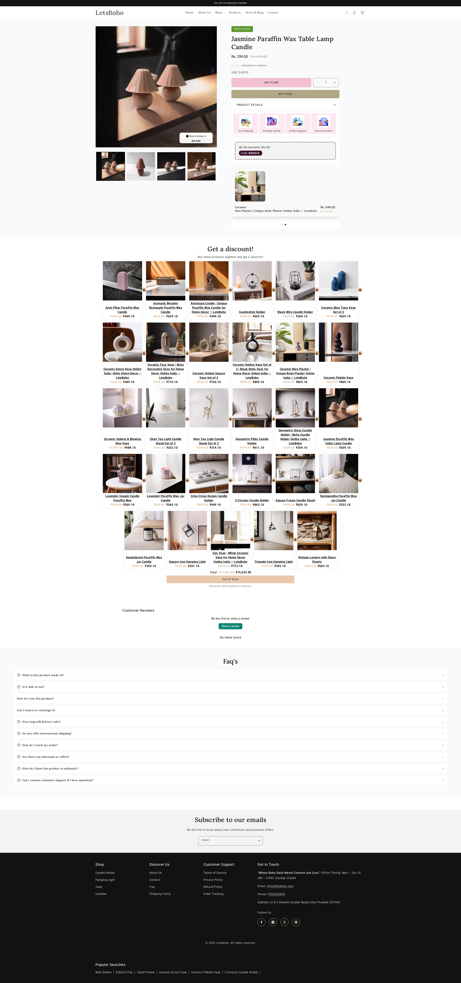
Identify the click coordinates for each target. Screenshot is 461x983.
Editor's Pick (124, 972)
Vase (98, 887)
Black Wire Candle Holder (295, 312)
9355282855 (276, 894)
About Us (155, 873)
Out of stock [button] (230, 579)
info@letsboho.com (280, 886)
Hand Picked (146, 972)
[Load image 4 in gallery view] (201, 166)
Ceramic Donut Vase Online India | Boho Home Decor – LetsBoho (123, 373)
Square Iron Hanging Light (187, 561)
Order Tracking (213, 893)
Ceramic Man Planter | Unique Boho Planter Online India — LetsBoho (295, 373)
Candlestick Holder (277, 186)
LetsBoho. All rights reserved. (236, 943)
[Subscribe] (259, 841)
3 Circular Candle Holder (252, 500)
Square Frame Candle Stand (295, 500)
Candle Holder (105, 873)
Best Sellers (103, 972)
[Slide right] (211, 166)
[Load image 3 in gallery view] (171, 166)
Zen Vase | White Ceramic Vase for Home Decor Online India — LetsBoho (230, 557)
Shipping (236, 65)
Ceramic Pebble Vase (338, 377)
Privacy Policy (213, 880)
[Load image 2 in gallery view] (141, 166)
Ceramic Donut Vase (173, 972)
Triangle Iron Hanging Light (274, 561)
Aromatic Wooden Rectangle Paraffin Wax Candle (165, 308)
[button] (220, 12)
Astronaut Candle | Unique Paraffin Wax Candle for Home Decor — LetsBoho (209, 308)
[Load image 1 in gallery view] (110, 166)
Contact (154, 880)
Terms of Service (215, 873)
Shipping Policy (160, 893)
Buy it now (285, 94)
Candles (100, 893)
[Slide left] (101, 166)
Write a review (230, 626)
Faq (152, 887)
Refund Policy (213, 887)
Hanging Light (105, 880)
